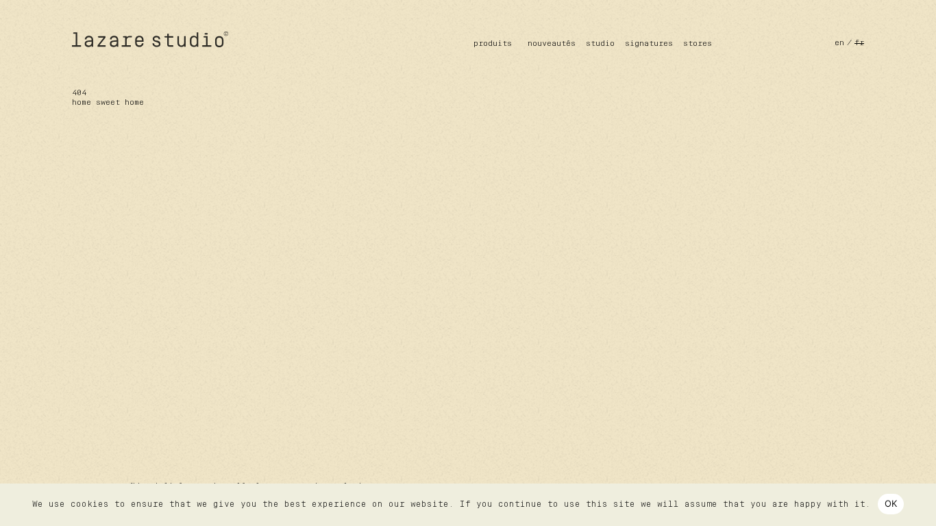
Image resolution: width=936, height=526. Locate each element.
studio (600, 44)
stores (697, 44)
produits (492, 44)
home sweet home (108, 103)
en (839, 43)
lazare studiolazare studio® (151, 39)
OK (891, 503)
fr (859, 43)
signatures (649, 44)
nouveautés (552, 44)
